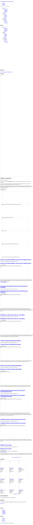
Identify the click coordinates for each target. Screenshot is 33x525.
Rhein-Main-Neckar (5, 1)
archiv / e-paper (2, 503)
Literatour (5, 11)
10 (14, 457)
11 (15, 457)
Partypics (5, 16)
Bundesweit (12, 1)
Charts (5, 17)
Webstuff (5, 39)
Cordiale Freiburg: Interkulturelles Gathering (10, 340)
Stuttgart (9, 1)
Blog (5, 12)
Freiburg (1, 1)
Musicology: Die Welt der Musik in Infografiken (11, 365)
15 (18, 457)
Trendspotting (6, 22)
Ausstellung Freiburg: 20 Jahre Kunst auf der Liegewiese (13, 419)
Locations (5, 15)
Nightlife (3, 13)
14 (17, 457)
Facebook (3, 518)
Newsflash (5, 28)
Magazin (3, 8)
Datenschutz (4, 513)
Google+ (3, 519)
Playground (4, 38)
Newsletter (3, 512)
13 (16, 457)
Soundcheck (6, 10)
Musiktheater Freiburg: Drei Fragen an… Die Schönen (12, 314)
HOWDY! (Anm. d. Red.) (6, 445)
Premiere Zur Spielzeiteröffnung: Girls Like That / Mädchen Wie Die (15, 259)
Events (5, 14)
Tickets (5, 18)
